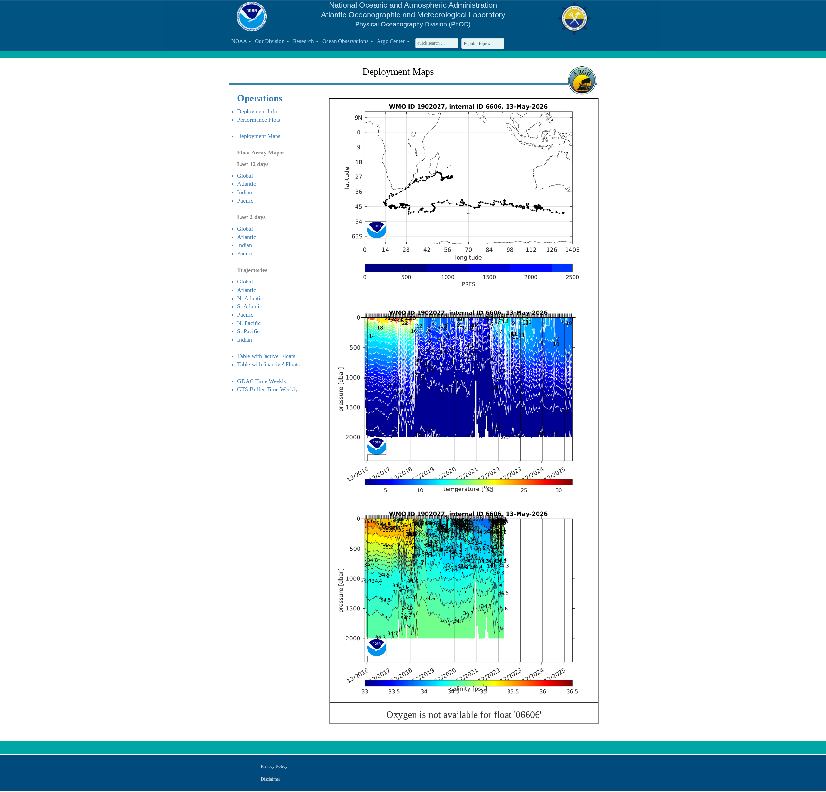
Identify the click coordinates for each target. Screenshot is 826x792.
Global (245, 176)
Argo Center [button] (391, 41)
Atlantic (246, 184)
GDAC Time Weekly (262, 381)
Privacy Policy (274, 766)
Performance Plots (258, 119)
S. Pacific (248, 331)
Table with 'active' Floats (266, 356)
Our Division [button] (270, 41)
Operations (259, 98)
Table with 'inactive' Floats (268, 364)
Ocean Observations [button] (346, 41)
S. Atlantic (249, 306)
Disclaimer (270, 779)
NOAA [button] (239, 41)
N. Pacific (249, 323)
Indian (244, 192)
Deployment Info (257, 111)
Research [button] (304, 41)
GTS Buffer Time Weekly (267, 389)
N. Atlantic (250, 298)
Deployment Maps (258, 136)
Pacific (245, 200)
